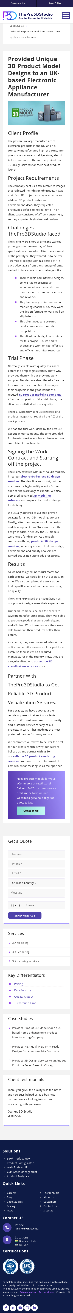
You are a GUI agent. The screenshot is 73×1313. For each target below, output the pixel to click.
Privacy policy (28, 1292)
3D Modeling (20, 942)
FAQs (10, 1210)
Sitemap (48, 1210)
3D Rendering (21, 952)
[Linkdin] (34, 1307)
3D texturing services (25, 961)
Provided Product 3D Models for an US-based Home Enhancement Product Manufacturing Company (37, 1032)
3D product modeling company (40, 394)
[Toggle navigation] (65, 15)
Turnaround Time (25, 1003)
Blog (9, 1197)
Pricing (18, 984)
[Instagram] (27, 1307)
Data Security (22, 990)
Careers (11, 1193)
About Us (49, 1197)
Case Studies (15, 1201)
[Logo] (28, 15)
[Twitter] (13, 1307)
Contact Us (18, 3)
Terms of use (46, 1292)
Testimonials (51, 1193)
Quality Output (23, 996)
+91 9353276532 (29, 1228)
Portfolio (55, 3)
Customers (50, 1201)
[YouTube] (20, 1307)
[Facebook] (6, 1307)
